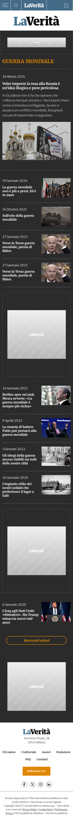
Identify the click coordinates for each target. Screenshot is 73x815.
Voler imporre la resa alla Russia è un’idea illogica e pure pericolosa (31, 85)
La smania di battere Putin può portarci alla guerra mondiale (19, 431)
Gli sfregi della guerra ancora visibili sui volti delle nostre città (19, 459)
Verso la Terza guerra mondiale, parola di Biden (18, 247)
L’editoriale (28, 752)
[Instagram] (41, 784)
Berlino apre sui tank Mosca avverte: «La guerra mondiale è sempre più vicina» (18, 400)
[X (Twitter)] (32, 784)
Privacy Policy (30, 809)
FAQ (28, 759)
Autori (46, 752)
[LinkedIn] (49, 784)
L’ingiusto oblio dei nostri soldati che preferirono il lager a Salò (18, 489)
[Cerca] (16, 5)
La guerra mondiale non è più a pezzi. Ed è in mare (19, 191)
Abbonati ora (36, 771)
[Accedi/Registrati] (66, 5)
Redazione (63, 752)
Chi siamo (9, 752)
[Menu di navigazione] (5, 5)
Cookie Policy (46, 809)
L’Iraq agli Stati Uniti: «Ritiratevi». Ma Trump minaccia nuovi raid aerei (20, 616)
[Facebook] (24, 784)
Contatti (42, 759)
